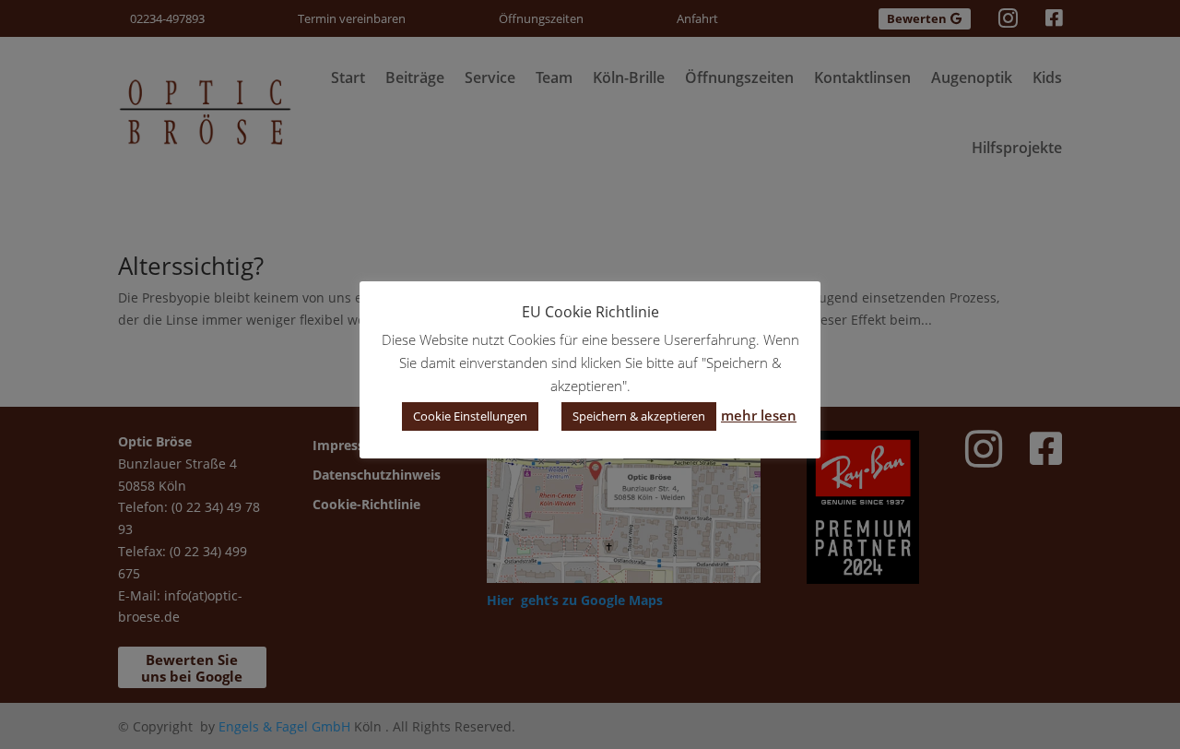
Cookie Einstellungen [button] (470, 416)
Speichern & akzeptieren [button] (638, 416)
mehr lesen (758, 415)
